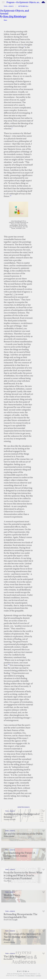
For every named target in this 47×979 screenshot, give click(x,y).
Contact (38, 975)
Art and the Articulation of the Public (23, 834)
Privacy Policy (30, 975)
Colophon (21, 975)
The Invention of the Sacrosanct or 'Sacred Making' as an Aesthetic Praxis (22, 937)
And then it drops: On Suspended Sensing (21, 815)
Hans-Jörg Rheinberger (14, 16)
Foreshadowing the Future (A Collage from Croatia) (19, 854)
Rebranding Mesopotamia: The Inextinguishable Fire (20, 916)
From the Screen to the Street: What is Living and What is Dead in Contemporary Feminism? (23, 875)
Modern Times (12, 895)
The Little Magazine (14, 956)
